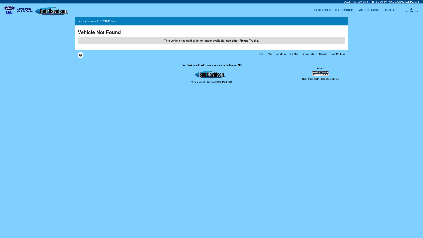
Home (260, 53)
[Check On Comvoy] (80, 55)
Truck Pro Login (337, 53)
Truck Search (322, 10)
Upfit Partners (344, 10)
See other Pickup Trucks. (242, 40)
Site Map (293, 53)
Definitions (281, 53)
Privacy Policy (309, 53)
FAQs (269, 53)
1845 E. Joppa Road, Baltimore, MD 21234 (395, 1)
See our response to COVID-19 (97, 21)
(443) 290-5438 (360, 1)
